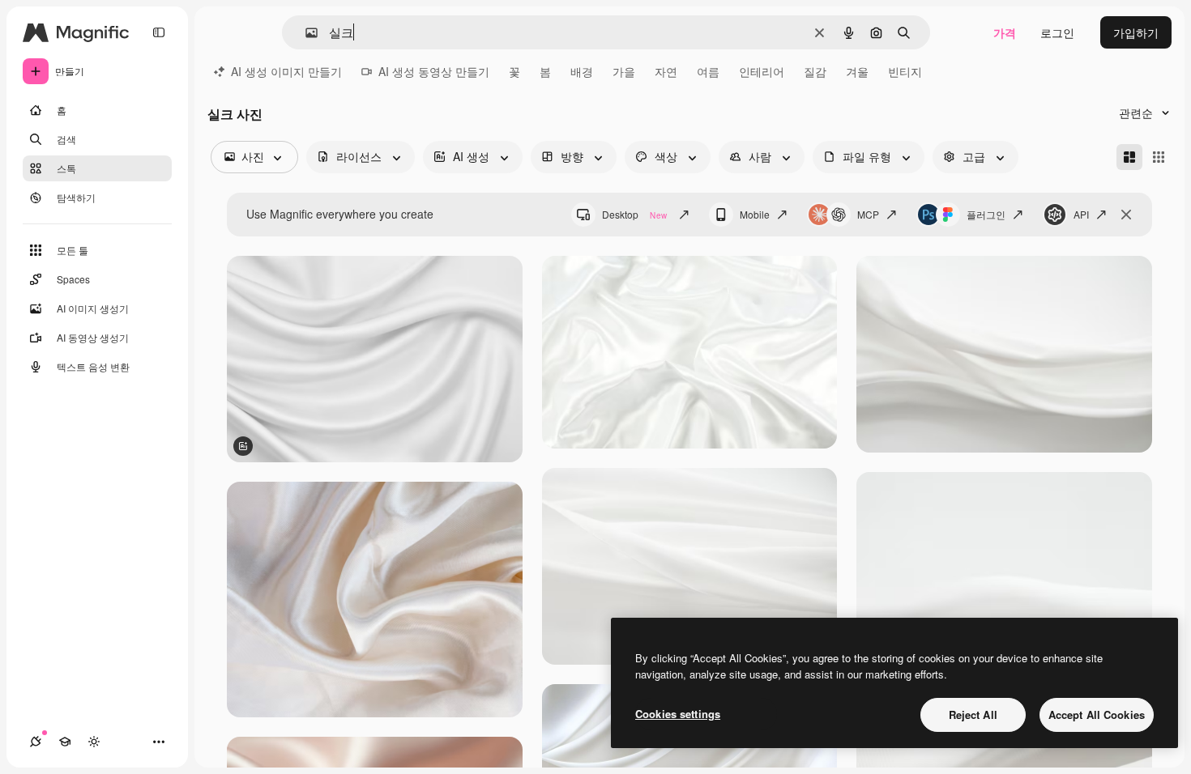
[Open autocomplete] (305, 33)
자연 (666, 71)
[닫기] (1126, 214)
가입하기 (1136, 32)
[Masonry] (1129, 157)
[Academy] (65, 742)
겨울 (857, 71)
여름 (708, 71)
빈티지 (905, 71)
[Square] (1159, 157)
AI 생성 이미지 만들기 (286, 71)
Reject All (973, 714)
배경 (581, 71)
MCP (868, 214)
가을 (624, 71)
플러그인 (986, 214)
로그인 (1057, 32)
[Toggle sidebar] (159, 32)
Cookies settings (677, 713)
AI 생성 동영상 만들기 (433, 71)
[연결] (36, 742)
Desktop (634, 214)
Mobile (755, 214)
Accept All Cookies (1096, 714)
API (1081, 214)
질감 (815, 71)
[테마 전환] (94, 742)
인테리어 (761, 71)
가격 (1004, 32)
